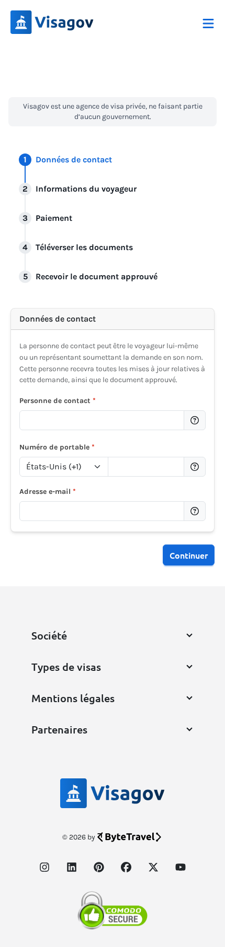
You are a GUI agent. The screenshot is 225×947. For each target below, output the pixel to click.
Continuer (189, 555)
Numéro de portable (57, 447)
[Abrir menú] (208, 22)
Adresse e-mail (47, 491)
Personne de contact (57, 400)
